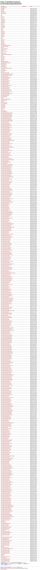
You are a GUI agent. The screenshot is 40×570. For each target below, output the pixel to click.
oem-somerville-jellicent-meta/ (6, 230)
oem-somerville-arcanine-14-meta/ (7, 548)
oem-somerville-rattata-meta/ (6, 152)
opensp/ (2, 47)
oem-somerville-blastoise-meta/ (6, 347)
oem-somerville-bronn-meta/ (6, 183)
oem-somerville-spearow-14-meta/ (7, 467)
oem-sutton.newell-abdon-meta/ (6, 355)
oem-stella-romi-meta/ (4, 221)
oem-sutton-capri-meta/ (5, 306)
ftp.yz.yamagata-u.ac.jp (18, 567)
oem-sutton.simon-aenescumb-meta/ (7, 422)
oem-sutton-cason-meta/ (5, 92)
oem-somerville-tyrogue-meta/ (6, 498)
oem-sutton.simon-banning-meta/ (6, 299)
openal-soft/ (3, 554)
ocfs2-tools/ (3, 32)
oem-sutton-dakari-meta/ (5, 389)
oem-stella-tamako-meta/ (5, 251)
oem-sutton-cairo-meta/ (5, 547)
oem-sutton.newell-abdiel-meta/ (6, 295)
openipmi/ (2, 16)
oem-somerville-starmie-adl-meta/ (6, 165)
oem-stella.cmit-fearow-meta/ (6, 237)
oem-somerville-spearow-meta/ (6, 518)
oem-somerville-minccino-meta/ (6, 484)
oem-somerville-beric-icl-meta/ (6, 308)
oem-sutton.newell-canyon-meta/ (6, 394)
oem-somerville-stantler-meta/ (6, 418)
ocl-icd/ (2, 30)
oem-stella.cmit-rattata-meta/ (6, 215)
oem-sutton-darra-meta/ (5, 231)
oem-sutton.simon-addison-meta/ (6, 164)
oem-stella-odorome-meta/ (5, 239)
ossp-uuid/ (3, 71)
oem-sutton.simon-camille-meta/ (6, 341)
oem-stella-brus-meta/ (4, 79)
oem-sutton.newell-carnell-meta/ (6, 307)
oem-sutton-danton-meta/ (5, 184)
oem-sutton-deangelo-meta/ (5, 523)
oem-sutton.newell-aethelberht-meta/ (7, 327)
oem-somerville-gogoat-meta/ (6, 475)
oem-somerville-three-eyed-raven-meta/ (8, 455)
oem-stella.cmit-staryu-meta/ (6, 302)
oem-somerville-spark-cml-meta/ (6, 179)
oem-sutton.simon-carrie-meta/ (6, 470)
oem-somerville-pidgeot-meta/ (6, 459)
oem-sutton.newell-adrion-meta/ (6, 338)
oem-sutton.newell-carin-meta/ (6, 357)
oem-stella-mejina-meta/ (5, 451)
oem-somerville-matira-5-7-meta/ (6, 190)
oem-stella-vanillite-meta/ (5, 343)
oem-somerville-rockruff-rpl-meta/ (6, 173)
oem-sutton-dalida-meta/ (5, 206)
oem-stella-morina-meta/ (5, 197)
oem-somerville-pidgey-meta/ (6, 452)
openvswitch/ (3, 12)
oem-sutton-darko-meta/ (5, 132)
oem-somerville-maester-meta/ (6, 428)
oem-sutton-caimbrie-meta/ (5, 430)
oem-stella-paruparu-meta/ (5, 415)
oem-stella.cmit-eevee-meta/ (6, 238)
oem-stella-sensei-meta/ (5, 94)
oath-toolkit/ (3, 25)
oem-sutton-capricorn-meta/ (5, 419)
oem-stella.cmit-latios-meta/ (5, 271)
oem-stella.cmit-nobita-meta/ (6, 485)
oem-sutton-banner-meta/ (5, 519)
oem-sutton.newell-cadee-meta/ (6, 150)
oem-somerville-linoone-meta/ (6, 135)
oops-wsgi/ (3, 104)
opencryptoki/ (3, 65)
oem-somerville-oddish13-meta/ (6, 303)
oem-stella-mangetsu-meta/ (5, 483)
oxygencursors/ (3, 557)
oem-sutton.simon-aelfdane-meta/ (6, 365)
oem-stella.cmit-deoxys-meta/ (6, 293)
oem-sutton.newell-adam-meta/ (6, 342)
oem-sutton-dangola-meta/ (5, 491)
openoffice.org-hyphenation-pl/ (6, 54)
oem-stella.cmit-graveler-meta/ (6, 391)
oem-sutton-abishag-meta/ (5, 479)
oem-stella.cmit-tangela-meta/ (6, 188)
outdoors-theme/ (4, 522)
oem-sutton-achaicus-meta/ (5, 460)
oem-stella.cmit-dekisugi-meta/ (6, 279)
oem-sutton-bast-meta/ (5, 86)
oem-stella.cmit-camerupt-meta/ (6, 413)
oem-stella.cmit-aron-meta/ (5, 240)
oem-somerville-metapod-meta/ (6, 325)
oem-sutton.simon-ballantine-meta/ (7, 474)
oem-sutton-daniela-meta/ (5, 463)
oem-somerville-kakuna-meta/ (6, 264)
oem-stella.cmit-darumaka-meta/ (6, 411)
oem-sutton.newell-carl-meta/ (6, 499)
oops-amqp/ (3, 107)
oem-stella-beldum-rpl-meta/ (6, 434)
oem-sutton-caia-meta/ (5, 396)
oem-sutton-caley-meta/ (5, 431)
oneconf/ (2, 60)
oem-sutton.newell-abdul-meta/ (6, 214)
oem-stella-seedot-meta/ (5, 309)
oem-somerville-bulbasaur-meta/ (6, 213)
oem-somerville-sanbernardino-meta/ (7, 223)
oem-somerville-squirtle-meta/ (6, 292)
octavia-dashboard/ (4, 48)
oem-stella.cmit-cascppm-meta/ (6, 477)
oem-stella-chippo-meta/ (5, 123)
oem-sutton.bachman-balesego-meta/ (7, 330)
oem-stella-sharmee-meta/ (5, 469)
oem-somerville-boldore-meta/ (6, 253)
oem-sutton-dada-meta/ (5, 304)
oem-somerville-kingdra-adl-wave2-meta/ (8, 272)
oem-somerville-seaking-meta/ (6, 446)
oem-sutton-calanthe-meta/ (5, 204)
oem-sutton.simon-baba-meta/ (6, 468)
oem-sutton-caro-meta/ (5, 524)
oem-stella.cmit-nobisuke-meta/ (6, 267)
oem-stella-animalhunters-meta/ (6, 75)
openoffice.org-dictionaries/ (5, 99)
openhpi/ (2, 23)
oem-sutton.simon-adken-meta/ (6, 426)
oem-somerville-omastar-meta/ (6, 256)
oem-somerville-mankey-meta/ (6, 390)
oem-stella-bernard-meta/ (5, 476)
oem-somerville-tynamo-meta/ (6, 383)
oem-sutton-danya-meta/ (5, 333)
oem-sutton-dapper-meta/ (5, 128)
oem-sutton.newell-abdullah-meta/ (7, 120)
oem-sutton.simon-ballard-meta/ (6, 189)
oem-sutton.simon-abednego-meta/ (7, 405)
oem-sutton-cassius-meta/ (5, 550)
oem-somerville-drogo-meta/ (6, 500)
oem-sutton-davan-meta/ (5, 461)
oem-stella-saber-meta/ (5, 283)
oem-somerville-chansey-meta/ (6, 532)
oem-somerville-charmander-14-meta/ (7, 159)
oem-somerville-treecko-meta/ (6, 117)
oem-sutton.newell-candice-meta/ (6, 371)
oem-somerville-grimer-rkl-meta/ (6, 133)
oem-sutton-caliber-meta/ (5, 531)
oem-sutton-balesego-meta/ (5, 517)
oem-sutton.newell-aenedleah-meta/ (7, 263)
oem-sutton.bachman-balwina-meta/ (7, 147)
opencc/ (2, 17)
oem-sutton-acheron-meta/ (5, 131)
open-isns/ (3, 36)
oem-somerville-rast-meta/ (5, 486)
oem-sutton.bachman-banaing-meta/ (7, 516)
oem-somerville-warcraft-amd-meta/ (7, 300)
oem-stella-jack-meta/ (4, 438)
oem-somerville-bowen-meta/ (6, 495)
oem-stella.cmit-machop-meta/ (6, 195)
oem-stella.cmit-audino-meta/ (6, 332)
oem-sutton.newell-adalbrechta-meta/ (7, 506)
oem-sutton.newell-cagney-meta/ (6, 181)
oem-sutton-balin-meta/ (5, 148)
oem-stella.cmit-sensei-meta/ (6, 407)
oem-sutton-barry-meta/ (5, 232)
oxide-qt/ (2, 28)
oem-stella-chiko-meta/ (5, 462)
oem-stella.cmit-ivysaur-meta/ (6, 316)
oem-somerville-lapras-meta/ (6, 77)
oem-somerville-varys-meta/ (5, 259)
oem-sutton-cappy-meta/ (5, 262)
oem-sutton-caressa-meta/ (5, 359)
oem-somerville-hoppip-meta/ (6, 323)
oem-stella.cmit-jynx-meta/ (5, 447)
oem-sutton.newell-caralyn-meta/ (6, 276)
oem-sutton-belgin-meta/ (5, 538)
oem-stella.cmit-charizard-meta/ (6, 388)
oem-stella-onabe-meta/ (5, 136)
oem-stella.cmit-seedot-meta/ (6, 118)
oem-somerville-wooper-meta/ (6, 222)
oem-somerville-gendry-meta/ (6, 423)
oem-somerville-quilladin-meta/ (6, 412)
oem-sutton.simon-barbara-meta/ (6, 490)
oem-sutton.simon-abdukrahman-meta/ (7, 310)
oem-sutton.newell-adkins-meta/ (6, 127)
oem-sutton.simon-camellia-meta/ (6, 236)
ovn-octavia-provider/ (4, 46)
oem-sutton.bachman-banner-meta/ (7, 482)
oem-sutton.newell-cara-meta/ (6, 228)
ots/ (1, 535)
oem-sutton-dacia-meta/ (5, 260)
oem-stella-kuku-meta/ (5, 160)
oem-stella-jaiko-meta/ (5, 95)
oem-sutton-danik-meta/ (5, 207)
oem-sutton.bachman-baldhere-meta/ (7, 374)
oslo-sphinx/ (3, 69)
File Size (23, 6)
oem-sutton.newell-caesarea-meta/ (7, 410)
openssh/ (2, 9)
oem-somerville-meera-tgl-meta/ (6, 167)
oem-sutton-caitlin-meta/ (5, 559)
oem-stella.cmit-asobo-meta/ (6, 166)
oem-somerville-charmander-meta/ (7, 212)
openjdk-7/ (3, 41)
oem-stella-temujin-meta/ (5, 454)
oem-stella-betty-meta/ (5, 157)
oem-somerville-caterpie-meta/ (6, 243)
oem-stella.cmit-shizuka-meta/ (6, 511)
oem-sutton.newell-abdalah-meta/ (6, 351)
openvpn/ (2, 24)
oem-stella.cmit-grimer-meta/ (6, 501)
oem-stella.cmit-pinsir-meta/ (5, 324)
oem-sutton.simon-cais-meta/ (6, 503)
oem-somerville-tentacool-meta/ (6, 68)
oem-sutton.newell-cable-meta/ (6, 247)
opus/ (2, 29)
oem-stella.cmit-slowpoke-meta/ (6, 378)
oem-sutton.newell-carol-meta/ (6, 350)
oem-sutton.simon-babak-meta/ (6, 471)
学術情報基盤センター (10, 567)
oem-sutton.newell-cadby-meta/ (6, 507)
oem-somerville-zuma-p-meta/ (6, 340)
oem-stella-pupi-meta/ (4, 429)
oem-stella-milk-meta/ (4, 285)
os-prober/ (2, 33)
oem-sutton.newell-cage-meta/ (6, 280)
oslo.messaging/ (4, 70)
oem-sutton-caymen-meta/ (5, 556)
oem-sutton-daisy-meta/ (5, 318)
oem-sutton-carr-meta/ (4, 525)
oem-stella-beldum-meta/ (5, 331)
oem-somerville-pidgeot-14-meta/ (6, 439)
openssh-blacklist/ (4, 103)
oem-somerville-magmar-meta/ (6, 85)
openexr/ (2, 40)
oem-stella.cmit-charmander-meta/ (7, 397)
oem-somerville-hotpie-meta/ (6, 363)
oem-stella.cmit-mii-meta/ (5, 141)
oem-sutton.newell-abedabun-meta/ (7, 362)
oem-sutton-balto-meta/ (5, 216)
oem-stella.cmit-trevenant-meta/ (6, 334)
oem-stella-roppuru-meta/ (5, 493)
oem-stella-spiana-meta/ (5, 435)
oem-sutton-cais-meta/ (5, 270)
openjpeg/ (2, 546)
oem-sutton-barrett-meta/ (5, 149)
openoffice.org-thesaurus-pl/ (6, 62)
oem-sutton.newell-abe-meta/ (6, 509)
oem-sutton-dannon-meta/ (5, 199)
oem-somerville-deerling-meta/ (6, 125)
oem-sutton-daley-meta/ (5, 478)
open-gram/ (3, 56)
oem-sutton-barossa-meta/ (5, 402)
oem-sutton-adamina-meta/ (5, 208)
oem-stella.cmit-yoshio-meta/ (6, 245)
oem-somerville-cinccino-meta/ (6, 526)
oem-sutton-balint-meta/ (5, 287)
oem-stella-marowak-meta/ (5, 286)
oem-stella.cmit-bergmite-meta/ (6, 372)
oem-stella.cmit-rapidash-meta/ (6, 172)
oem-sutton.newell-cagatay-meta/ (6, 294)
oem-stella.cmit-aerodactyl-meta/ (6, 284)
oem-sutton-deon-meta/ (5, 219)
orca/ (2, 38)
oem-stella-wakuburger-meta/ (6, 373)
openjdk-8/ (3, 31)
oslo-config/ (3, 108)
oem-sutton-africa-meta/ (5, 144)
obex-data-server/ (4, 100)
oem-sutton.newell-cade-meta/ (6, 492)
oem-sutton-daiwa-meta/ (5, 444)
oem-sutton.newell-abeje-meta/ (6, 515)
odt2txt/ (2, 555)
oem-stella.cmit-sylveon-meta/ (6, 269)
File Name (3, 6)
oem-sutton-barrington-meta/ (6, 134)
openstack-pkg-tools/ (4, 76)
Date (31, 6)
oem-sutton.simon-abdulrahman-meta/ (7, 227)
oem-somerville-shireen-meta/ (6, 277)
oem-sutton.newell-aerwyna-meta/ (7, 510)
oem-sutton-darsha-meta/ (5, 275)
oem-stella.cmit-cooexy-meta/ (6, 182)
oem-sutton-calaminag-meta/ (6, 502)
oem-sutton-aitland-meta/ (5, 126)
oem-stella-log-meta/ (4, 427)
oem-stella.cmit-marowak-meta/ (6, 380)
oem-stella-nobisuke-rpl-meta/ (6, 399)
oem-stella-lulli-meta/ (4, 205)
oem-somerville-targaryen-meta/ (6, 443)
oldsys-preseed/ (3, 64)
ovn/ (1, 14)
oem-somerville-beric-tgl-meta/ (6, 244)
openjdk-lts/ (3, 22)
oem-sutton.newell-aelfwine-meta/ (7, 254)
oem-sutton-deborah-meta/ (5, 527)
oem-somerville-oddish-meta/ (6, 370)
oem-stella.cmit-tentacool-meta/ (6, 175)
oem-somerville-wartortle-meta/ (6, 349)
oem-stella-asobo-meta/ (5, 72)
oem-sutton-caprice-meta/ (5, 220)
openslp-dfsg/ (3, 44)
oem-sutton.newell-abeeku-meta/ (6, 143)
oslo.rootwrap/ (3, 110)
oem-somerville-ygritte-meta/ (6, 124)
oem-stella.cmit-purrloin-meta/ (6, 508)
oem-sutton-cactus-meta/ (5, 549)
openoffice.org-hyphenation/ (6, 45)
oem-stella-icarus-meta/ (5, 386)
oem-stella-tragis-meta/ (5, 203)
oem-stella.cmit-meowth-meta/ (6, 382)
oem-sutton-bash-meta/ (5, 78)
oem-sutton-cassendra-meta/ (6, 367)
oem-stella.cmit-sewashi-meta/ (6, 514)
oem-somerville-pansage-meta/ (6, 224)
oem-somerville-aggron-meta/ (6, 229)
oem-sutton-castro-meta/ (5, 541)
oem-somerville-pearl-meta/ (5, 248)
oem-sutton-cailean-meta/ (5, 191)
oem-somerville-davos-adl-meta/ (6, 116)
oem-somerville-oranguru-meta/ (6, 252)
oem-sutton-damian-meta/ (5, 381)
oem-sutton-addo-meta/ (5, 311)
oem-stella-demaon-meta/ (5, 395)
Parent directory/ (4, 7)
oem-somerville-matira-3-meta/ (6, 487)
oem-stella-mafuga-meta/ (5, 453)
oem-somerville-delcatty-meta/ (6, 404)
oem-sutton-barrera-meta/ (5, 291)
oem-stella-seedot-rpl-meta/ (5, 366)
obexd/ (2, 97)
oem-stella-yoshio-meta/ (5, 88)
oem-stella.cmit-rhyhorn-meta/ (6, 494)
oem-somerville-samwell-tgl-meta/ (7, 278)
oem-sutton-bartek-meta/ (5, 421)
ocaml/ (2, 37)
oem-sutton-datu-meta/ (5, 539)
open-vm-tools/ (3, 13)
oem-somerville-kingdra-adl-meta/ (7, 406)
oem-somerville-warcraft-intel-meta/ (7, 176)
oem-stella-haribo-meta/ (5, 442)
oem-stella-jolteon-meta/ (5, 437)
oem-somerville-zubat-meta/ (6, 168)
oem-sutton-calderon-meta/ (5, 558)
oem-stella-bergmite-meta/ (5, 80)
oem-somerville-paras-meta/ (6, 450)
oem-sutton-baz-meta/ (4, 84)
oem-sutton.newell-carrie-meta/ (6, 358)
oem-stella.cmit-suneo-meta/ (6, 174)
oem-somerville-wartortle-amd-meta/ (7, 458)
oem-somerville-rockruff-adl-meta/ (6, 375)
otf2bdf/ (2, 101)
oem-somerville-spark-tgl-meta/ (6, 301)
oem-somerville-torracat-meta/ (6, 211)
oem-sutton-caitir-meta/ (5, 156)
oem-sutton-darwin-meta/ (5, 142)
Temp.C (1, 569)
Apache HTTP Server (12, 568)
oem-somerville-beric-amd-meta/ (6, 414)
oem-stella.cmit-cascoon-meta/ (6, 348)
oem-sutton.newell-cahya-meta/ (6, 328)
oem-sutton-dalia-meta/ (5, 296)
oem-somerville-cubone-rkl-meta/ (6, 268)
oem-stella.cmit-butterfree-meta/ (6, 339)
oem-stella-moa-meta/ (4, 420)
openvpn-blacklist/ (4, 163)
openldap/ (2, 8)
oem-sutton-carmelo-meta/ (5, 542)
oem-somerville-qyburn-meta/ (6, 196)
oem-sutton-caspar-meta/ (5, 533)
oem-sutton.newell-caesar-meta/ (6, 317)
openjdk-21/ (3, 21)
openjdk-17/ (3, 39)
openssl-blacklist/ (4, 96)
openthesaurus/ (3, 53)
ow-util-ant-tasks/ (4, 102)
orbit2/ (2, 52)
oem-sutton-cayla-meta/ (5, 326)
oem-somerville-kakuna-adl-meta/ (6, 261)
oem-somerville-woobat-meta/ (6, 139)
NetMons (5, 569)
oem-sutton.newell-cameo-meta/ (6, 445)
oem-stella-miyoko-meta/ (5, 246)
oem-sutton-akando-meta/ (5, 436)
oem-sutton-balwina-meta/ (5, 235)
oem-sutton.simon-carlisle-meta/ (6, 158)
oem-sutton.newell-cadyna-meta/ (6, 119)
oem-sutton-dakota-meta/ (5, 364)
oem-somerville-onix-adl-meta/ (6, 171)
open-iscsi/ (3, 20)
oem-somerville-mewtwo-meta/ (6, 155)
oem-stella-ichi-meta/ (4, 151)
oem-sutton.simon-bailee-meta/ (6, 403)
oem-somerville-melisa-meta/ (6, 387)
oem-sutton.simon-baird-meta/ (6, 466)
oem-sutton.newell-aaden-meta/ (6, 192)
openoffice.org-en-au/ (4, 61)
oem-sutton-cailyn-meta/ (5, 255)
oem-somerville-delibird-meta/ (6, 200)
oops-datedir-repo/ (4, 111)
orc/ (1, 15)
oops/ (2, 109)
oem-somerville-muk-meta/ (5, 87)
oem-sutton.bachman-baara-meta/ (7, 198)
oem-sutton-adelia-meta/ (5, 319)
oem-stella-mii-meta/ (4, 315)
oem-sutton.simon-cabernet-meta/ (6, 379)
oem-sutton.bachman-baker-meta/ (7, 112)
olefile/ (2, 55)
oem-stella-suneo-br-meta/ (5, 398)
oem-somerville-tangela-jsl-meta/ (6, 93)
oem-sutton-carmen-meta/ (5, 187)
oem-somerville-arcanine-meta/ (6, 540)
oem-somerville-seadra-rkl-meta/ (6, 335)
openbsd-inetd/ (3, 63)
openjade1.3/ (3, 530)
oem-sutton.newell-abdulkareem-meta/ (7, 140)
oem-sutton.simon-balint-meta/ (6, 356)
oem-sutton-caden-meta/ (5, 534)
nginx (6, 568)
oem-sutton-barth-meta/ (5, 180)
